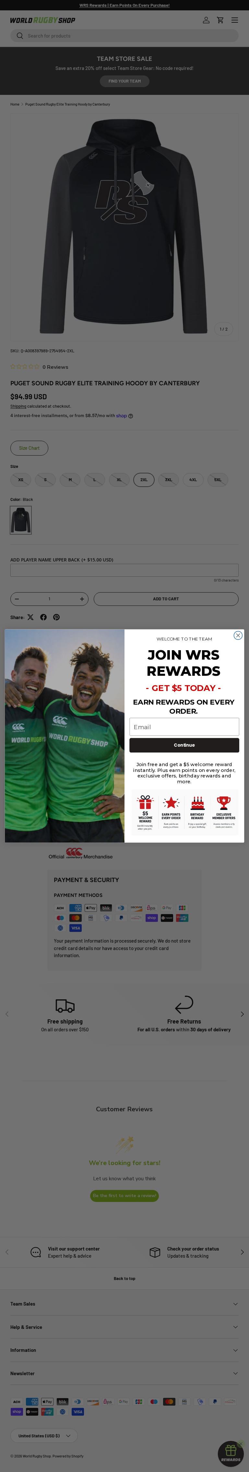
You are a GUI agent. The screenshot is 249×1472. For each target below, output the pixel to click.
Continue (184, 745)
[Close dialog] (238, 635)
